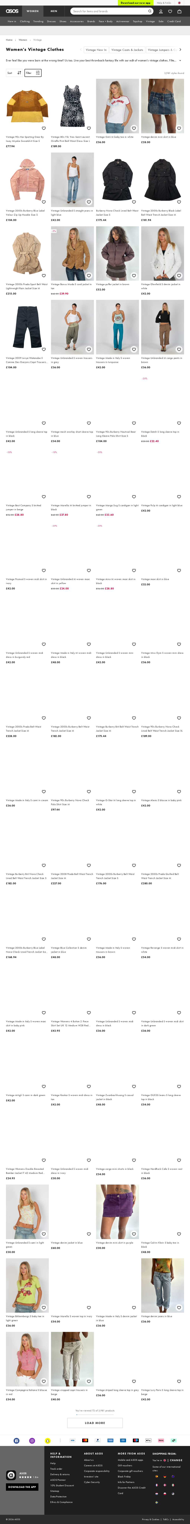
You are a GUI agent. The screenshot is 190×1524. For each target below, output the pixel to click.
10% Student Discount (62, 1485)
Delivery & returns (60, 1474)
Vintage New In (96, 50)
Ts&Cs (166, 1519)
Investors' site (91, 1476)
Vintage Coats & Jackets (127, 50)
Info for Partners (126, 1482)
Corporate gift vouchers (130, 1471)
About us (89, 1460)
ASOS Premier (58, 1479)
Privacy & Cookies (150, 1519)
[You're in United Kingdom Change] (179, 3)
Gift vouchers (125, 1465)
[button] (156, 1476)
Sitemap (54, 1491)
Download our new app (135, 2)
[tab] (12, 21)
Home (9, 39)
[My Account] (161, 11)
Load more (95, 1423)
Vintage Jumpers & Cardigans (167, 50)
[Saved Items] (170, 11)
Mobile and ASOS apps (130, 1460)
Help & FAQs (164, 2)
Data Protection (58, 1496)
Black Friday (124, 1476)
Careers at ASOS (93, 1465)
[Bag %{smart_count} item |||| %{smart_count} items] (179, 11)
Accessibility (178, 1519)
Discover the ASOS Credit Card (132, 1490)
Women (23, 39)
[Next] (180, 50)
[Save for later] (44, 128)
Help (52, 1463)
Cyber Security (92, 1482)
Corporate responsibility (97, 1471)
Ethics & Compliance (61, 1502)
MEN (54, 11)
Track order (56, 1468)
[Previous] (80, 50)
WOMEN (33, 11)
